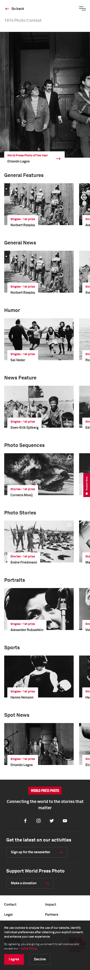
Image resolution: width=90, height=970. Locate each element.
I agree (14, 959)
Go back (18, 8)
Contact (10, 904)
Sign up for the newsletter (30, 852)
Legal (8, 914)
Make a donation (23, 883)
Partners (51, 914)
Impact (50, 904)
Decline (40, 959)
